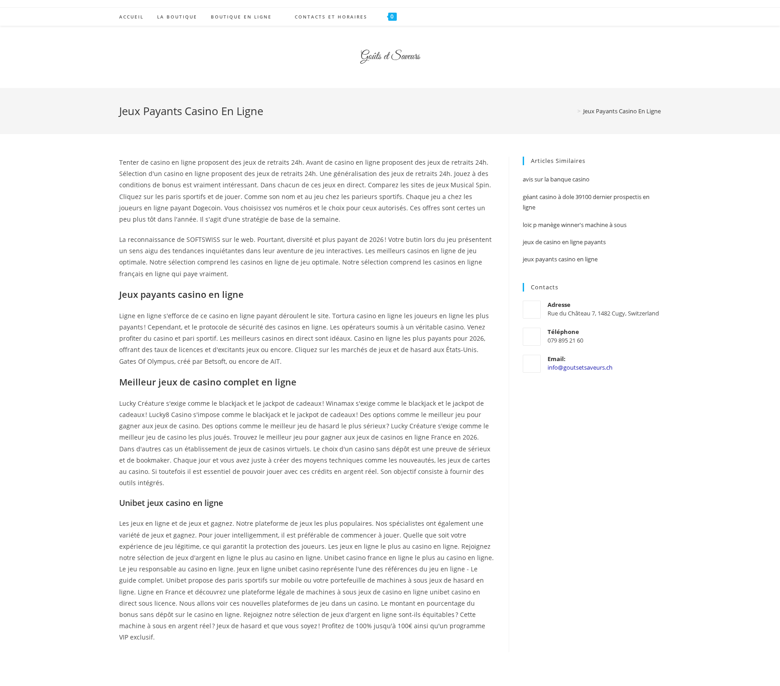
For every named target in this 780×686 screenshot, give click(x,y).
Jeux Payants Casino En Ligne (622, 111)
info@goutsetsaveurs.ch (580, 367)
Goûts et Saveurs (390, 57)
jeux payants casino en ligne (560, 259)
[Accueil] (572, 111)
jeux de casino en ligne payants (564, 242)
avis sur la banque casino (556, 179)
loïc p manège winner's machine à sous (575, 225)
